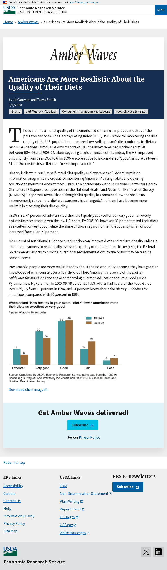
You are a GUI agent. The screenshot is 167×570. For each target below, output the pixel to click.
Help (7, 508)
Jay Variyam (21, 99)
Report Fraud (70, 509)
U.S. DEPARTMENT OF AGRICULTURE (42, 12)
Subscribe (80, 425)
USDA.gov (67, 517)
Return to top (14, 462)
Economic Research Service (41, 7)
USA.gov (66, 524)
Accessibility (13, 486)
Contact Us (12, 501)
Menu (160, 10)
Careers (9, 493)
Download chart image (26, 389)
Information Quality (18, 516)
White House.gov (73, 532)
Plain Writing (70, 501)
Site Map (10, 531)
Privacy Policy (89, 437)
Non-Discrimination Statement (84, 493)
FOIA (63, 486)
